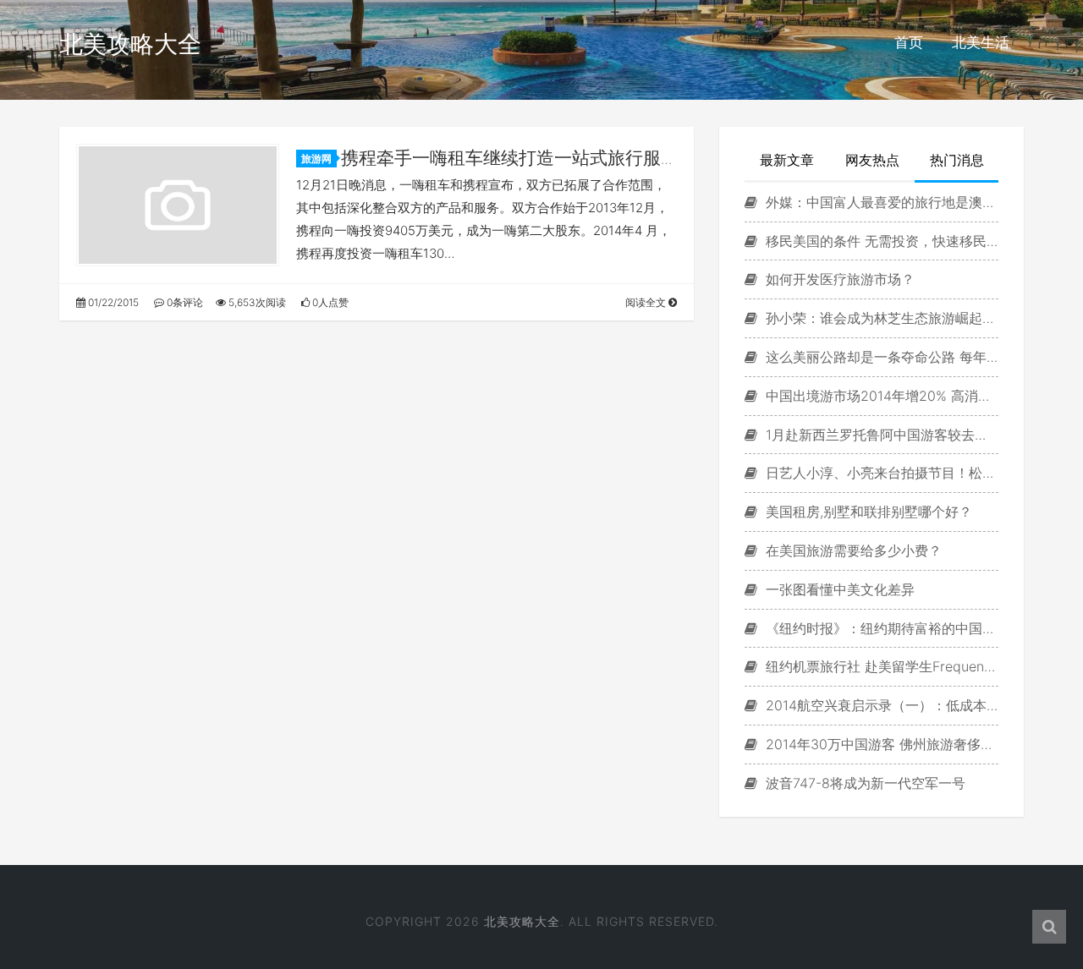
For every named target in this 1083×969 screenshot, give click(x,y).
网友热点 (872, 159)
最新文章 (787, 159)
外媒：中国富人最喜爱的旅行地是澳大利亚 (879, 202)
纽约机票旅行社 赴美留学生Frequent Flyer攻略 (879, 666)
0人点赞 (329, 302)
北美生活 (980, 42)
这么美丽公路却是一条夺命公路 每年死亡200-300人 (879, 356)
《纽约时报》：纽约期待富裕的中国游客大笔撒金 (879, 628)
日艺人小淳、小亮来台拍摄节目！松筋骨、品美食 (879, 472)
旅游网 (316, 158)
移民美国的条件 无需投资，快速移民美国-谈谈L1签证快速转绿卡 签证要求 (879, 241)
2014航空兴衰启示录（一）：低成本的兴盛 (879, 705)
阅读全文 (646, 302)
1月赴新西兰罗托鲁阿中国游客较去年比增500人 (879, 434)
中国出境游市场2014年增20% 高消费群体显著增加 (879, 395)
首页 (908, 42)
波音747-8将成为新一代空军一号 (863, 783)
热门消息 (957, 159)
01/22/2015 (112, 302)
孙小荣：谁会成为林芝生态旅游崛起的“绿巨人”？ (879, 317)
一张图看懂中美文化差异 (838, 589)
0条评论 (183, 302)
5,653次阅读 (256, 302)
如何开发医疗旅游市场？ (838, 279)
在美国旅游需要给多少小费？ (851, 550)
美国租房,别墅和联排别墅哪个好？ (866, 511)
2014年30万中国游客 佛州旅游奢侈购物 (879, 744)
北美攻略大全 (130, 44)
